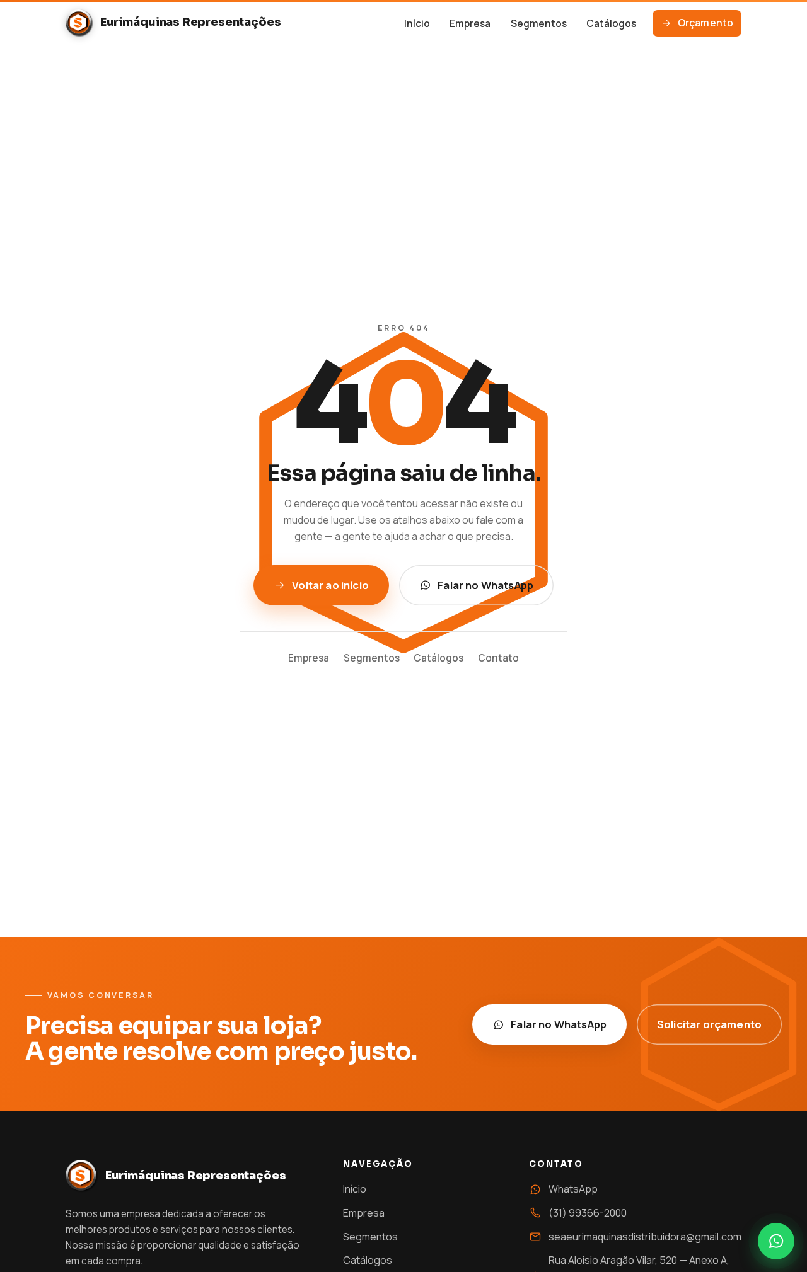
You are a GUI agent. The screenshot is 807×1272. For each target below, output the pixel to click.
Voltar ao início (330, 585)
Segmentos (539, 23)
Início (417, 23)
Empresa (470, 23)
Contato (498, 658)
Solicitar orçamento (709, 1024)
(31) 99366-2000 (588, 1213)
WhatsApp (573, 1189)
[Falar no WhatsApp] (776, 1241)
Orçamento (705, 23)
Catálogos (611, 23)
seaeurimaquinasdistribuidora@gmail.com (645, 1237)
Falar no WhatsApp (485, 585)
